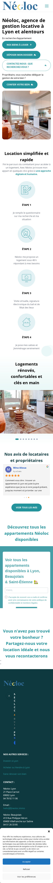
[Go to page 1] (26, 497)
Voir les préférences (26, 876)
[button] (49, 831)
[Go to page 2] (28, 497)
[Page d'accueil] (20, 6)
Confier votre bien (18, 84)
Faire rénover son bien (14, 773)
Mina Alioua (19, 467)
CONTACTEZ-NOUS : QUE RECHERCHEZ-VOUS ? (20, 65)
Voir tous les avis (26, 507)
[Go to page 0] (24, 497)
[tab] (17, 439)
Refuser (26, 869)
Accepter (26, 861)
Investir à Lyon (10, 760)
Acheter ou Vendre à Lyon (16, 767)
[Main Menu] (47, 6)
